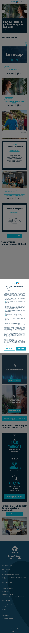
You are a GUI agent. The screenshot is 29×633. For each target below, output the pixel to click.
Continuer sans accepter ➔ (21, 281)
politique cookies (19, 345)
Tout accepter (21, 348)
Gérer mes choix (9, 348)
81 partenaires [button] (18, 290)
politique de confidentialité (9, 345)
